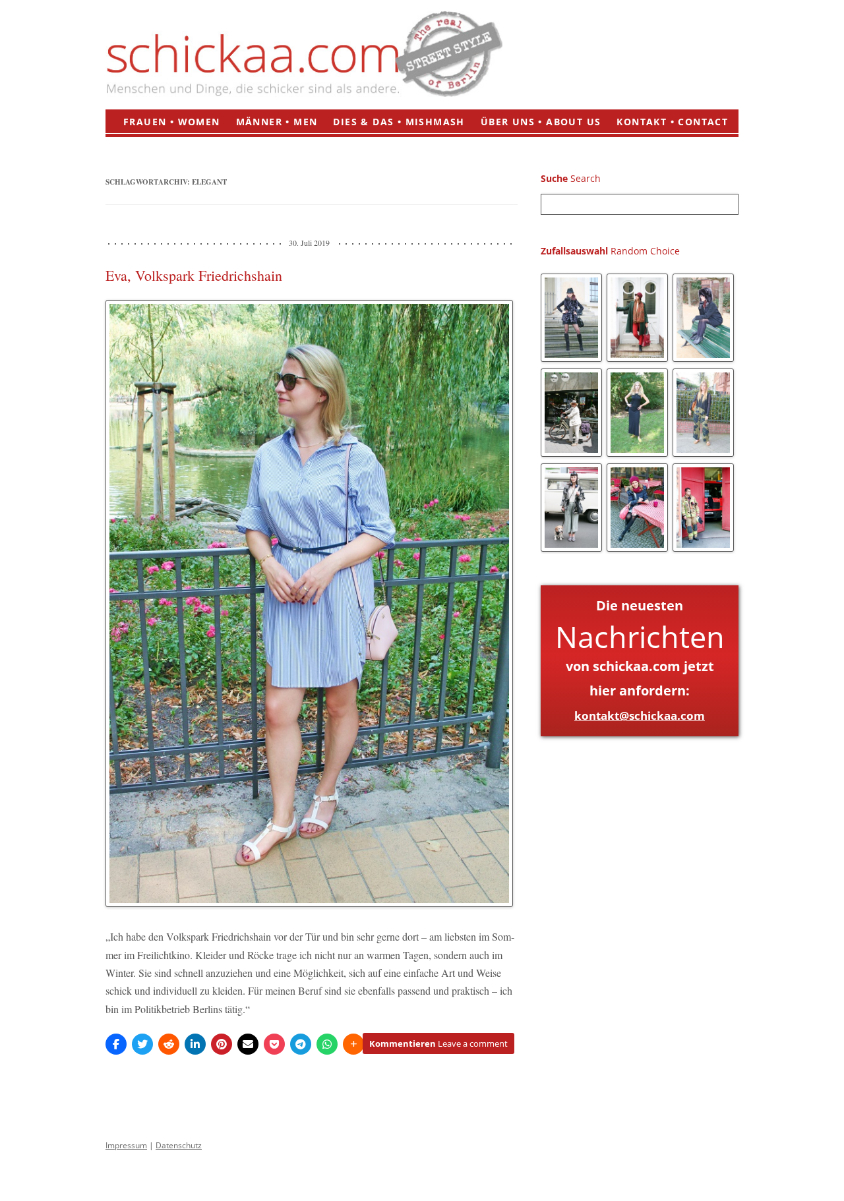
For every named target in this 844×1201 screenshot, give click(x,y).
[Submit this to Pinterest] (221, 1044)
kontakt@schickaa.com (639, 715)
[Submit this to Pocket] (274, 1044)
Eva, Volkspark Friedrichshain (194, 275)
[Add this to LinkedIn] (195, 1044)
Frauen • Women (171, 121)
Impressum (126, 1145)
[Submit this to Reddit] (168, 1044)
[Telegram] (300, 1044)
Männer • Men (277, 121)
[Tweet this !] (142, 1044)
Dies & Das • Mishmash (398, 121)
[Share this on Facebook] (116, 1044)
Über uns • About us (541, 121)
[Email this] (247, 1044)
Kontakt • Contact (672, 121)
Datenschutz (179, 1145)
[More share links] (353, 1044)
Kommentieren (438, 1043)
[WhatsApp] (327, 1044)
